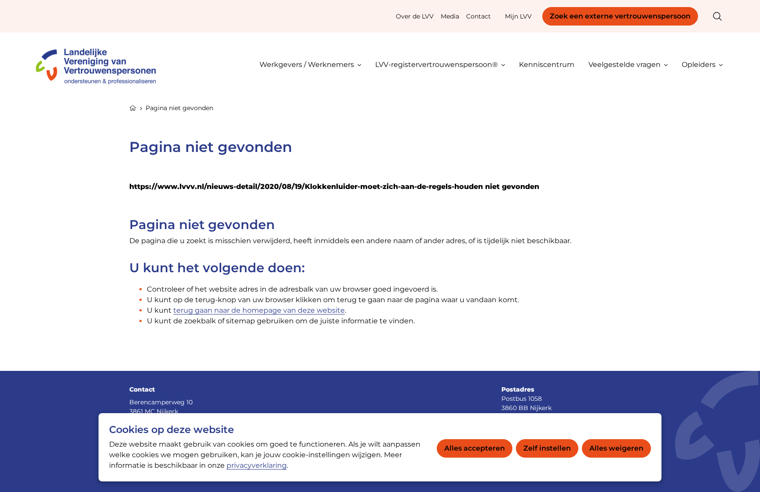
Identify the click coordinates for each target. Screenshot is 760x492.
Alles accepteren (474, 448)
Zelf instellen (547, 448)
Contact (478, 16)
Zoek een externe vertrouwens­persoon (620, 16)
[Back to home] (99, 64)
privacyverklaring (257, 465)
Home (132, 107)
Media (450, 16)
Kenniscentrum (546, 64)
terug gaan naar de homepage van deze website (259, 310)
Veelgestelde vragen (624, 64)
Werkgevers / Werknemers (306, 64)
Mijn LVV (518, 16)
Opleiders (699, 64)
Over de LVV (415, 16)
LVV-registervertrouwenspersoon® (436, 64)
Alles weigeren (616, 448)
